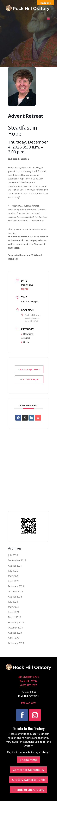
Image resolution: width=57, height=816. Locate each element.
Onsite (26, 342)
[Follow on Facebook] (22, 715)
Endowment (28, 760)
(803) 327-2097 (28, 685)
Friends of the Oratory (28, 790)
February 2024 (16, 622)
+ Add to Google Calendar (29, 369)
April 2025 (13, 581)
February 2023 (16, 643)
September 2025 (17, 560)
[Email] (38, 418)
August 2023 (15, 632)
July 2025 (13, 570)
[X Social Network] (25, 418)
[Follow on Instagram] (35, 715)
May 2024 (13, 607)
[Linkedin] (31, 418)
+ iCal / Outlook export (29, 379)
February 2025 (16, 586)
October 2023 (15, 627)
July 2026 (13, 555)
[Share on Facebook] (18, 418)
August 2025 (15, 565)
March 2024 (14, 617)
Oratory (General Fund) (28, 780)
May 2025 (13, 576)
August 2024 (15, 596)
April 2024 (13, 612)
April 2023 (13, 637)
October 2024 (15, 591)
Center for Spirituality (28, 770)
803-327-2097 (28, 702)
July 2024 (13, 601)
